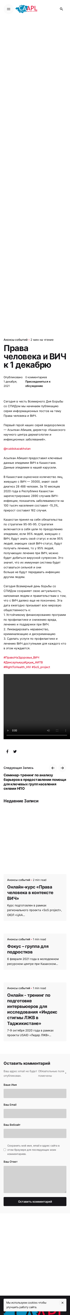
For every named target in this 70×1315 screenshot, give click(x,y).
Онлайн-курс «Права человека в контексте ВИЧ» (30, 892)
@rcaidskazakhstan (17, 448)
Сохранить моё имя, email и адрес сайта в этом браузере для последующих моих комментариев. (33, 1149)
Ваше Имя (10, 1084)
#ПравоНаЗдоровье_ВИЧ (21, 657)
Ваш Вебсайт (12, 1124)
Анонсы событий (16, 339)
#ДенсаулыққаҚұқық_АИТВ (23, 662)
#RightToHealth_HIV (17, 667)
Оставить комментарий (35, 1201)
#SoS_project (41, 667)
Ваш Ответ (11, 1161)
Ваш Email (10, 1104)
